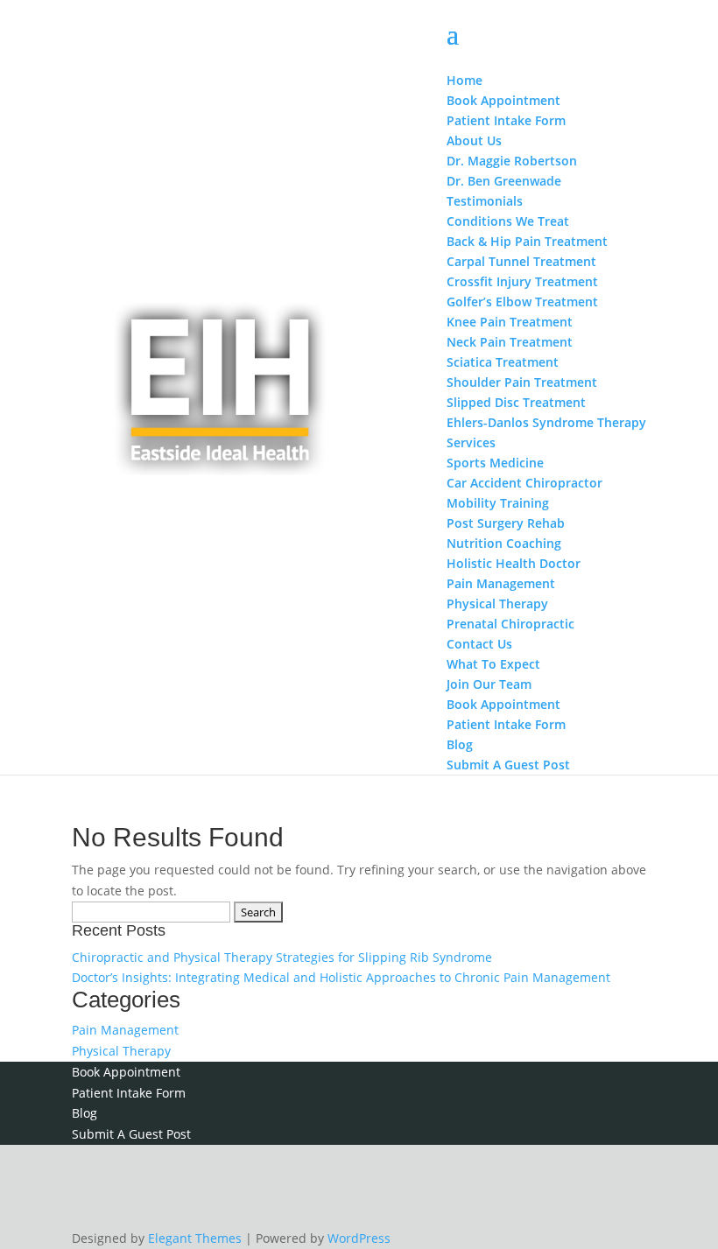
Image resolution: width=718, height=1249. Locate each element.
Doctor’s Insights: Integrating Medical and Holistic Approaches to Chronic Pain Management (341, 977)
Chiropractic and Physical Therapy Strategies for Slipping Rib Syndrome (282, 957)
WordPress (359, 1238)
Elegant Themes (195, 1238)
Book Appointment (126, 1071)
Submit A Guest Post (131, 1134)
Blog (84, 1113)
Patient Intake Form (129, 1092)
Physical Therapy (121, 1050)
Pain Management (125, 1029)
